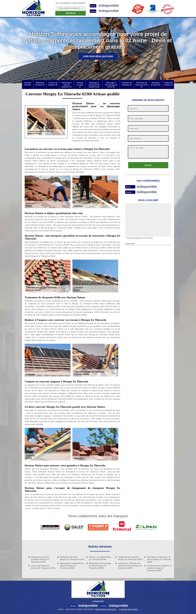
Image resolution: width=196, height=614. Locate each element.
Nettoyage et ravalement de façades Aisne (94, 85)
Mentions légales (105, 609)
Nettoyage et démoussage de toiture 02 (111, 85)
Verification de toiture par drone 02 (141, 85)
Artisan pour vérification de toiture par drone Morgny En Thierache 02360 (130, 565)
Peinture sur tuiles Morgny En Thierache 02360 (100, 558)
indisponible (147, 187)
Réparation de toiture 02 (40, 84)
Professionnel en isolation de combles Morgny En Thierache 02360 (159, 568)
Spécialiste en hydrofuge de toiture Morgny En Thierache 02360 (159, 559)
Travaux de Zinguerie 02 (53, 84)
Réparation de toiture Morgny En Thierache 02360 (72, 558)
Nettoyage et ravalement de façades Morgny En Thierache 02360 (71, 565)
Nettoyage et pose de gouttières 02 (67, 85)
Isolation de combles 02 (168, 84)
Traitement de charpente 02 (126, 84)
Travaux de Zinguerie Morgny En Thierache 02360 (43, 567)
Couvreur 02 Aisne (27, 84)
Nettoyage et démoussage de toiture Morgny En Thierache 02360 (100, 565)
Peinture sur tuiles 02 (79, 85)
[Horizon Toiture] (33, 8)
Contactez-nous (128, 609)
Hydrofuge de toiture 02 (155, 84)
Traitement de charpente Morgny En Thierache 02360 (130, 558)
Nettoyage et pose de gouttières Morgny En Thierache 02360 (40, 559)
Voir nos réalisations (98, 56)
